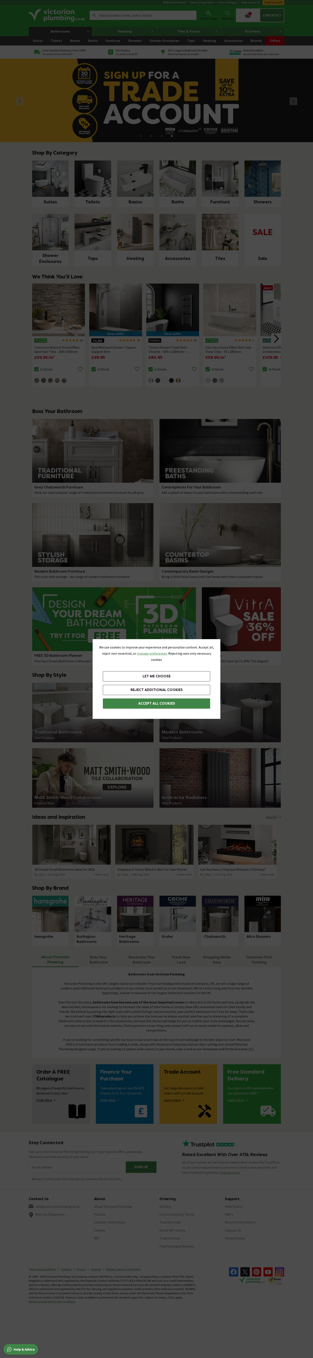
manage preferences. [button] (152, 653)
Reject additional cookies (157, 690)
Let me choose (157, 676)
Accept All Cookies (156, 703)
